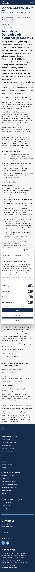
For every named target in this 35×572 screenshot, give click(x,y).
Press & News (29, 7)
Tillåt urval (17, 315)
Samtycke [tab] (6, 255)
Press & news (6, 440)
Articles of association (10, 488)
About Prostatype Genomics (13, 499)
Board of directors (8, 482)
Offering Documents (20, 17)
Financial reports (18, 15)
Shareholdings (5, 19)
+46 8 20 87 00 (5, 524)
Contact (5, 508)
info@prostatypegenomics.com (10, 526)
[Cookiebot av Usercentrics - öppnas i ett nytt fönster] (25, 250)
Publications (6, 505)
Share (28, 17)
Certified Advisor (7, 491)
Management (6, 479)
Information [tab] (17, 255)
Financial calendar (7, 17)
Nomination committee (9, 485)
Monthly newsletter (16, 12)
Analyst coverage (6, 15)
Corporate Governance (11, 472)
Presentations (28, 12)
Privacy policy (5, 532)
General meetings (8, 475)
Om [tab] (29, 255)
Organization (6, 502)
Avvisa (17, 320)
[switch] (30, 291)
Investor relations (6, 7)
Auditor (4, 494)
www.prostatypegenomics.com (19, 125)
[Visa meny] (32, 2)
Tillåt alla (17, 310)
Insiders (13, 19)
